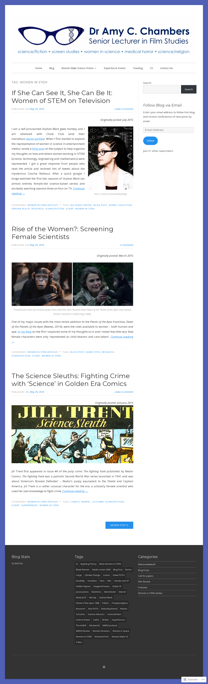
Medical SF (81, 597)
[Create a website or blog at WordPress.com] (104, 667)
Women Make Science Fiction (77, 68)
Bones (113, 205)
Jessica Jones (82, 591)
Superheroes (29, 505)
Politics (105, 603)
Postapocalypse (120, 603)
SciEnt (70, 208)
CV (151, 68)
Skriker (105, 619)
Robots (123, 608)
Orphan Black (21, 208)
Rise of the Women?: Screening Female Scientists (62, 233)
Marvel (86, 501)
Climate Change (92, 575)
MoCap (92, 597)
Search (147, 82)
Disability (80, 580)
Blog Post (100, 205)
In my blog (25, 331)
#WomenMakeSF (147, 564)
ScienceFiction (54, 208)
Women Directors (101, 630)
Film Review (144, 581)
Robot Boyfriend (109, 608)
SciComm (98, 501)
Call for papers (145, 575)
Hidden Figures (83, 586)
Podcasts (142, 587)
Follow (150, 140)
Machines (96, 591)
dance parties (35, 139)
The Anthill (81, 625)
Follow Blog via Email (162, 105)
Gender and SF (121, 580)
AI (77, 563)
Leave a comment (124, 108)
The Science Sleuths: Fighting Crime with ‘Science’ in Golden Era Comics (71, 380)
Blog (51, 68)
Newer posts (119, 525)
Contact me (166, 68)
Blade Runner (82, 569)
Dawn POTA (93, 352)
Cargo (79, 575)
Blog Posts (143, 570)
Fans (102, 580)
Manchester (110, 591)
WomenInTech (102, 636)
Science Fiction (83, 619)
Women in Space (121, 630)
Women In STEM (84, 208)
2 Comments (126, 244)
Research (38, 208)
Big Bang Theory (81, 205)
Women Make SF (120, 636)
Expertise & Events (115, 68)
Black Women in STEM (110, 563)
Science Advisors (96, 614)
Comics (75, 501)
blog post (38, 149)
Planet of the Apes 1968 (87, 603)
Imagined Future (102, 586)
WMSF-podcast (110, 625)
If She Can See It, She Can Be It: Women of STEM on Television (62, 97)
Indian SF (116, 586)
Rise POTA (93, 608)
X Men (79, 642)
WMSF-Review (83, 630)
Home (38, 68)
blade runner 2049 (101, 569)
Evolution (125, 205)
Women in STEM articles (42, 205)
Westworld (94, 625)
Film (109, 580)
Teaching (138, 68)
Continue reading (75, 491)
